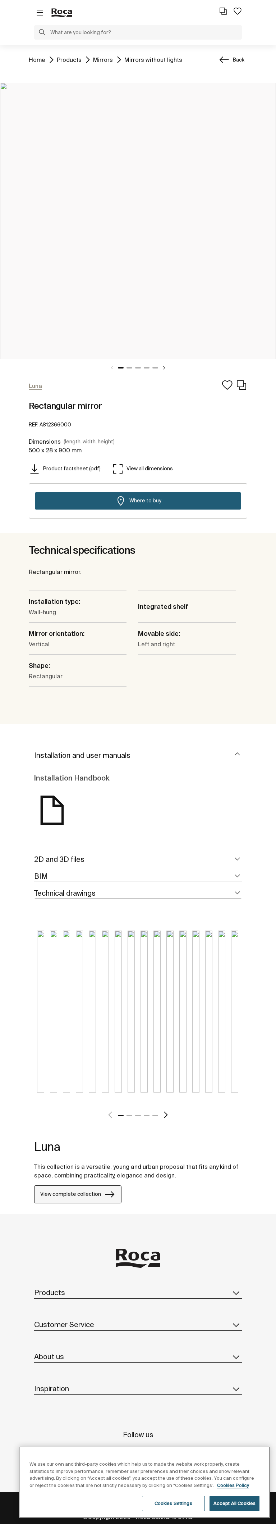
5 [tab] (155, 367)
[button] (42, 33)
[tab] (138, 755)
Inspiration (51, 1388)
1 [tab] (121, 367)
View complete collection (70, 1194)
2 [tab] (129, 367)
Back (238, 60)
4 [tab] (147, 367)
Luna (47, 1146)
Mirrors (103, 59)
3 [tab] (138, 367)
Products (69, 59)
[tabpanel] (138, 221)
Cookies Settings (173, 1503)
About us (49, 1356)
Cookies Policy (233, 1485)
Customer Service (64, 1324)
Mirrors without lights (153, 59)
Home (37, 59)
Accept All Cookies (234, 1503)
